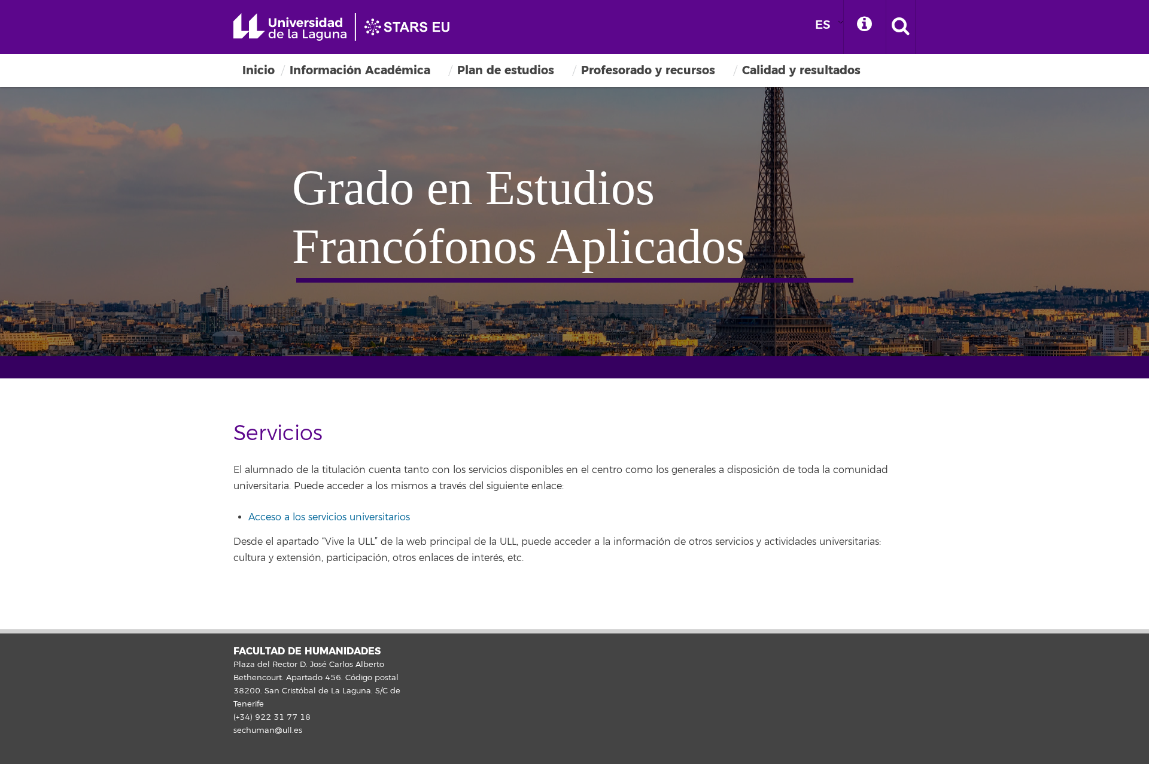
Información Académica (360, 70)
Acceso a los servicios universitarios (329, 517)
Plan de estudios (505, 70)
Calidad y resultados (801, 70)
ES (823, 24)
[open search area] (901, 27)
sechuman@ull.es (267, 730)
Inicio (258, 70)
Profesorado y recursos (648, 70)
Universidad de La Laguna (347, 27)
